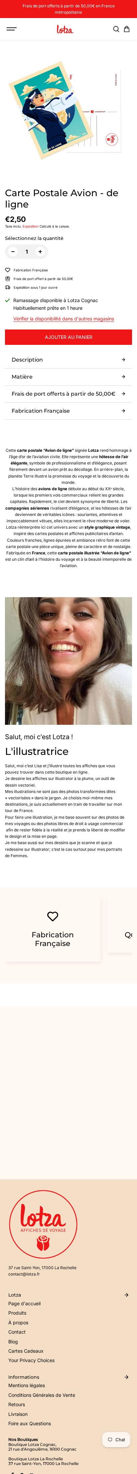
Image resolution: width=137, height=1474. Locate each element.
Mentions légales (26, 1385)
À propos (18, 1322)
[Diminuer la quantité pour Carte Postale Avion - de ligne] (13, 251)
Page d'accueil (24, 1303)
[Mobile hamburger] (12, 29)
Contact (17, 1332)
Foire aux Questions (29, 1423)
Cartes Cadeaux (26, 1351)
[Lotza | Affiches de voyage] (65, 29)
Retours (16, 1404)
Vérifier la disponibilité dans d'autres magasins (63, 318)
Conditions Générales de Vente (41, 1395)
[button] (126, 29)
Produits (17, 1313)
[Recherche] (116, 29)
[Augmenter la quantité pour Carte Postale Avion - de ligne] (40, 251)
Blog (13, 1341)
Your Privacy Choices (31, 1360)
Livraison (18, 1414)
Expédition (31, 226)
